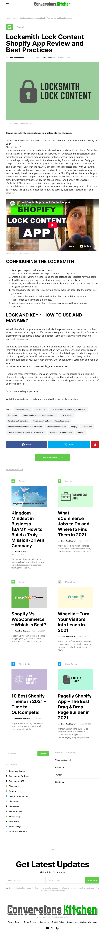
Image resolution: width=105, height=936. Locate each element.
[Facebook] (57, 928)
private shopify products (56, 427)
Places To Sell (15, 811)
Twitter (58, 775)
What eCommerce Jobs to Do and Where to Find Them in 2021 (73, 523)
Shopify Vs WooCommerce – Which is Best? (28, 619)
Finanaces (14, 786)
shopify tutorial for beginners (61, 432)
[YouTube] (47, 928)
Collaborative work (88, 922)
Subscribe (92, 880)
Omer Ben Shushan (16, 58)
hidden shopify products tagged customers (39, 415)
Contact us (72, 922)
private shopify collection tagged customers (25, 427)
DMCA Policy (58, 922)
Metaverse (14, 806)
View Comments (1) (51, 457)
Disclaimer (44, 922)
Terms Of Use (30, 922)
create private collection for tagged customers (68, 409)
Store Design (15, 826)
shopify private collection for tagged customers (26, 432)
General (15, 18)
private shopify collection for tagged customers (51, 421)
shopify (74, 427)
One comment (49, 58)
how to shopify (66, 415)
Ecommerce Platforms (19, 776)
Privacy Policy (14, 922)
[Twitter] (52, 928)
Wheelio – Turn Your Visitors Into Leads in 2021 (73, 622)
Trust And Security (18, 831)
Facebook (59, 767)
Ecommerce (12, 415)
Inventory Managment (19, 796)
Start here (14, 821)
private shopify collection (18, 421)
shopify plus (87, 427)
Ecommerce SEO (17, 781)
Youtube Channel (63, 760)
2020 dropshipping (23, 409)
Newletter (59, 782)
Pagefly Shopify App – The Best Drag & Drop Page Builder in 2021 (75, 706)
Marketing (14, 801)
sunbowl (80, 432)
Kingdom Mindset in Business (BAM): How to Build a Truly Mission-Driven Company (27, 529)
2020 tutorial (40, 409)
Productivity (14, 816)
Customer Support (17, 771)
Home (8, 18)
